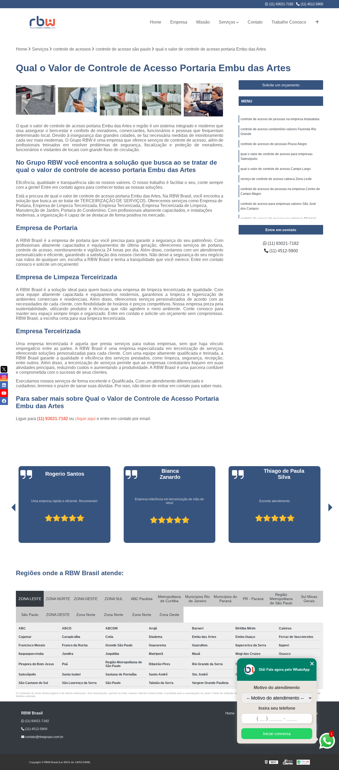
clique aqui (85, 418)
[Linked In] (4, 385)
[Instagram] (4, 377)
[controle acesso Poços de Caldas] (35, 100)
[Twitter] (4, 369)
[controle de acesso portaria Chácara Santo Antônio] (119, 100)
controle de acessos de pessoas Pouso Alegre (273, 144)
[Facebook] (4, 401)
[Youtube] (4, 393)
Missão (203, 22)
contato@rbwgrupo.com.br (43, 737)
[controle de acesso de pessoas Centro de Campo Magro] (161, 100)
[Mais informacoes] (317, 22)
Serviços (227, 22)
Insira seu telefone (276, 708)
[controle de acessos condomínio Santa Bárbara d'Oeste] (77, 100)
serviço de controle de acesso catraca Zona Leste (276, 179)
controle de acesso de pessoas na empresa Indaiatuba (279, 119)
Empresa (178, 22)
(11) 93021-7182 (280, 4)
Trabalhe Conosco (288, 22)
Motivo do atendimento (277, 687)
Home (155, 22)
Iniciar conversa (277, 733)
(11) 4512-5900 (311, 4)
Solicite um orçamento (281, 85)
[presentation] (6, 528)
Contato (255, 22)
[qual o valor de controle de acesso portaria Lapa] (203, 100)
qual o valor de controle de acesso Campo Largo (275, 169)
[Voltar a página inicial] (42, 22)
